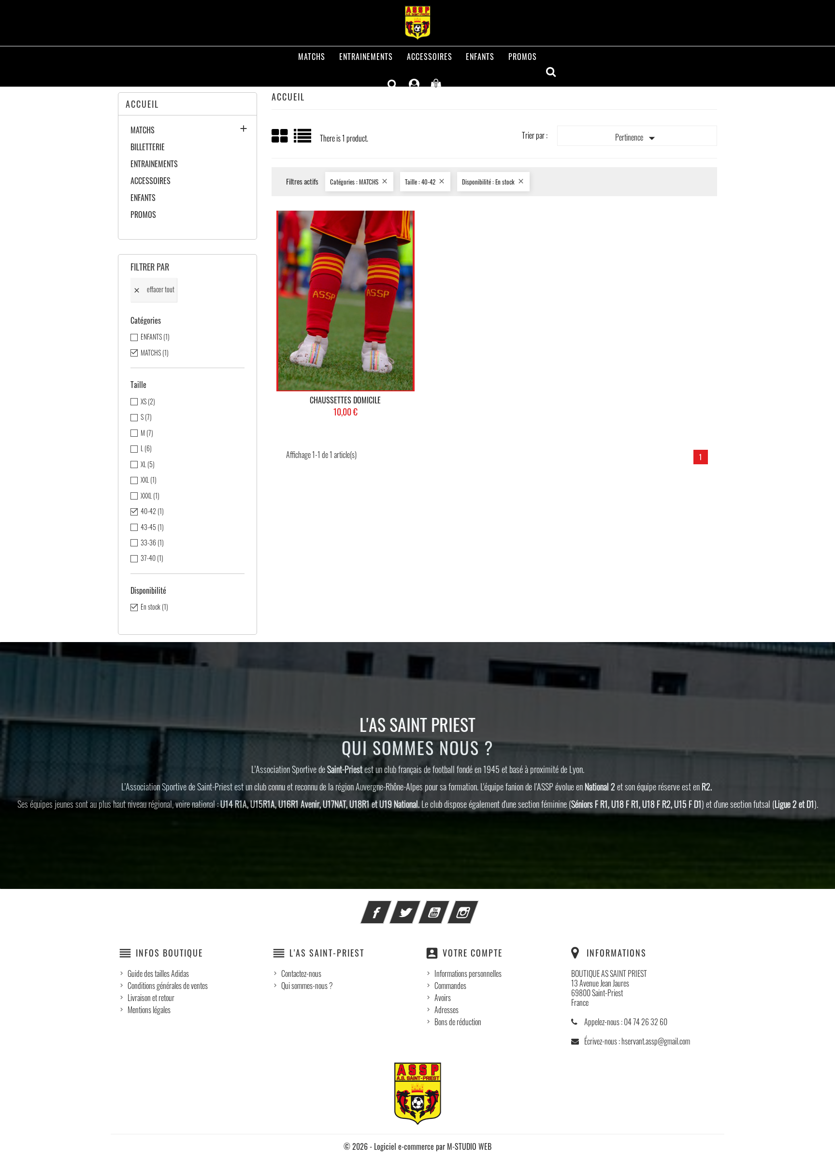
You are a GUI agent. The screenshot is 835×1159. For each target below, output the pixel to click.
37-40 (152, 558)
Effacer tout (153, 289)
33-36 (152, 542)
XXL (149, 480)
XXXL (150, 496)
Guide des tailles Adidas (158, 973)
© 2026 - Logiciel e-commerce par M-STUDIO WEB (417, 1146)
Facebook (389, 906)
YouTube (447, 906)
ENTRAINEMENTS (366, 56)
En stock (154, 607)
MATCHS (311, 56)
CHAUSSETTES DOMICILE (345, 400)
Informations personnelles (468, 973)
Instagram (476, 906)
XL (148, 464)
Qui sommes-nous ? (307, 985)
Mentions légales (149, 1010)
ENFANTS (480, 56)
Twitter (418, 906)
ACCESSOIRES (429, 56)
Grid (280, 136)
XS (148, 401)
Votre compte (473, 952)
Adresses (446, 1010)
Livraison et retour (151, 997)
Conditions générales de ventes (168, 985)
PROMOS (522, 56)
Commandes (450, 985)
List (303, 139)
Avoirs (442, 997)
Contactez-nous (301, 973)
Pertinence (637, 138)
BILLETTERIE (147, 147)
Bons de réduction (457, 1022)
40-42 (152, 511)
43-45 (152, 527)
